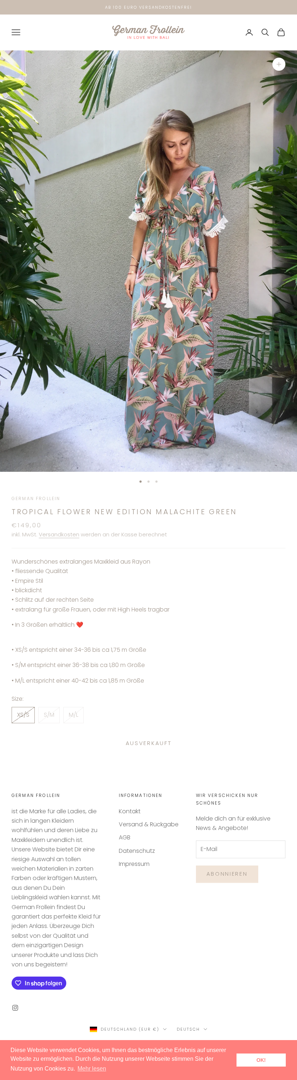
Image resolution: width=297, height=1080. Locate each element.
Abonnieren (227, 874)
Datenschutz (137, 851)
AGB (124, 837)
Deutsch (188, 1029)
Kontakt (130, 811)
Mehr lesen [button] (92, 1068)
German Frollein (36, 498)
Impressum (134, 864)
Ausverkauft (149, 743)
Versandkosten (59, 534)
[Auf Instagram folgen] (15, 1007)
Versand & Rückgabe (149, 824)
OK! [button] (261, 1060)
